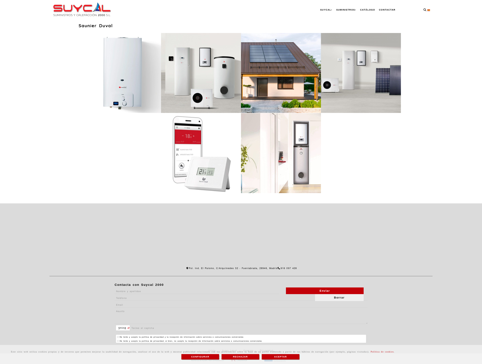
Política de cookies (382, 351)
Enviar (325, 290)
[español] (428, 9)
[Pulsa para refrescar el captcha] (129, 328)
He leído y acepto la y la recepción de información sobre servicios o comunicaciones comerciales (182, 337)
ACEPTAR (280, 356)
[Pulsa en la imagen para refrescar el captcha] (122, 327)
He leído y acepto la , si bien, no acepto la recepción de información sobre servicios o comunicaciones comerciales (191, 341)
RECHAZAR (240, 356)
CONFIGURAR (200, 356)
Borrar (339, 297)
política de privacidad (153, 337)
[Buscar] (425, 9)
